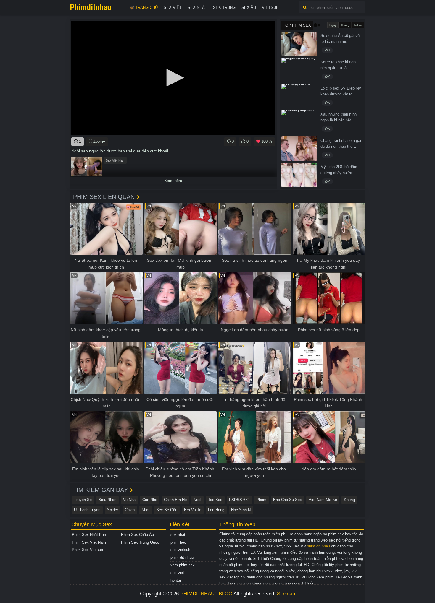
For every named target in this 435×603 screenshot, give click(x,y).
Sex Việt (173, 7)
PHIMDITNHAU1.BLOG (206, 594)
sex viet (177, 573)
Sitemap (286, 594)
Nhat (145, 510)
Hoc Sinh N (241, 510)
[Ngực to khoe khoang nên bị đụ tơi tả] (299, 70)
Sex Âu (248, 7)
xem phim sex (182, 565)
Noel (197, 500)
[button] (173, 78)
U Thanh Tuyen (87, 510)
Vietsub (270, 7)
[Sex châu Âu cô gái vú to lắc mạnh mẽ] (299, 44)
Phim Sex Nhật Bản (89, 534)
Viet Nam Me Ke (323, 500)
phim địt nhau (182, 557)
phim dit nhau (318, 546)
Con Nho (149, 500)
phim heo (178, 542)
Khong (349, 500)
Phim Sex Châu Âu (137, 534)
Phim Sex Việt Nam (89, 542)
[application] (173, 78)
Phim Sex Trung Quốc (140, 542)
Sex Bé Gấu (166, 510)
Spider (112, 510)
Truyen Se (83, 500)
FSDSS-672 (239, 500)
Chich (130, 510)
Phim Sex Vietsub (87, 549)
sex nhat (177, 534)
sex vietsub (180, 549)
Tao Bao (215, 500)
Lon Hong (216, 510)
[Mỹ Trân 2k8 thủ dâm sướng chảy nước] (299, 175)
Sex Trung (224, 7)
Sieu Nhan (107, 500)
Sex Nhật (197, 7)
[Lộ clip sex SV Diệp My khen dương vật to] (299, 96)
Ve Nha (129, 500)
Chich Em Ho (175, 500)
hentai (175, 580)
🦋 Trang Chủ (143, 7)
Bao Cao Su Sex (287, 500)
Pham (261, 500)
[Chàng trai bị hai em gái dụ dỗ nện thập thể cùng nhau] (299, 148)
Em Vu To (192, 510)
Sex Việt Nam (115, 160)
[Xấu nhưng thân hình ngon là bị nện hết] (299, 122)
